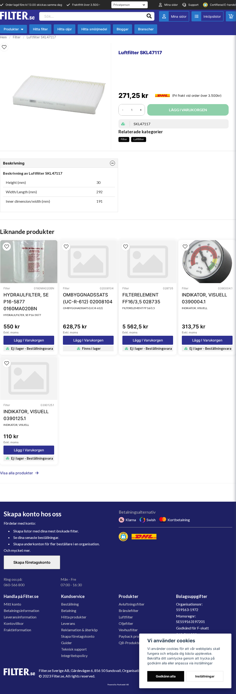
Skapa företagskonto (31, 562)
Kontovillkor (14, 623)
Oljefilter (126, 623)
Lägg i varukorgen (29, 340)
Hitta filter (40, 29)
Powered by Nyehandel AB (118, 684)
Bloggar (122, 29)
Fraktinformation (17, 630)
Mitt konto (12, 604)
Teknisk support (74, 649)
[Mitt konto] (174, 16)
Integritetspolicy (74, 655)
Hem (3, 37)
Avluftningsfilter (132, 604)
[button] (4, 47)
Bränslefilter (129, 610)
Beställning (70, 604)
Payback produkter (134, 636)
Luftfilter (138, 139)
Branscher (145, 29)
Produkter (13, 30)
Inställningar (205, 676)
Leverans (68, 623)
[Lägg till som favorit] (208, 16)
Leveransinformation (20, 617)
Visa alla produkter (16, 473)
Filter (17, 37)
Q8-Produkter (130, 642)
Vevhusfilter (128, 630)
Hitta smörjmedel (94, 29)
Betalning (68, 610)
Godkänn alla (166, 676)
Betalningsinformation (21, 610)
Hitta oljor (64, 29)
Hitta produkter (73, 617)
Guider (66, 642)
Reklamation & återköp (79, 630)
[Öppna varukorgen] (231, 16)
